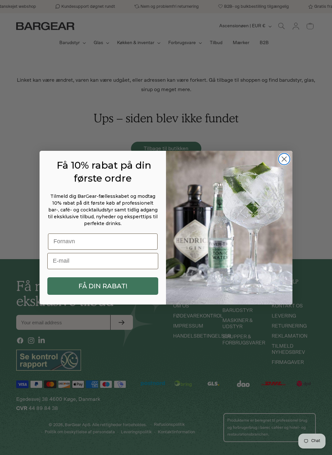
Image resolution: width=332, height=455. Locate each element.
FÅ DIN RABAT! (102, 286)
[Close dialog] (284, 159)
